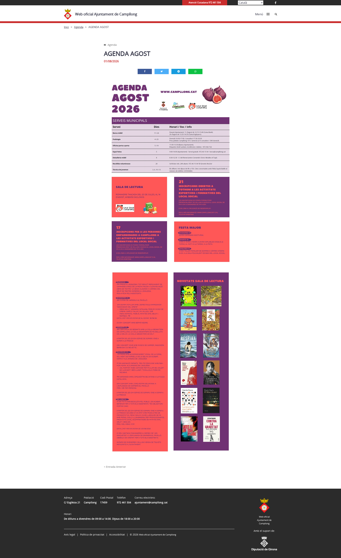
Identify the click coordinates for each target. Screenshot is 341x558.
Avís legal (69, 534)
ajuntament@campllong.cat (151, 502)
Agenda (78, 27)
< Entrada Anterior (115, 466)
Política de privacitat (92, 534)
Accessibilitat (117, 534)
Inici (66, 27)
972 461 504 (124, 502)
